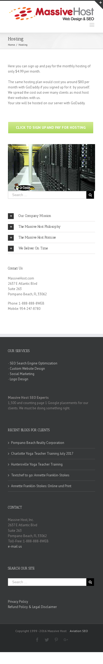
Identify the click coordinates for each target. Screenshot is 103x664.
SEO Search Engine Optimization (33, 363)
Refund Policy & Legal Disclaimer (32, 607)
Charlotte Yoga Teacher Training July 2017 (42, 453)
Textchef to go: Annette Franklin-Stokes (40, 475)
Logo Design (19, 379)
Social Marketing (22, 374)
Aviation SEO (79, 631)
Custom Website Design (27, 368)
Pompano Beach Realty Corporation (37, 442)
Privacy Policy (18, 601)
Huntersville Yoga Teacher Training (37, 464)
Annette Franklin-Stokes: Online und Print (41, 486)
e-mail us (15, 546)
